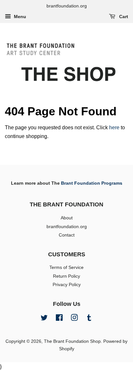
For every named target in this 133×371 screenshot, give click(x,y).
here (114, 127)
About (67, 217)
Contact (67, 235)
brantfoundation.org (66, 226)
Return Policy (66, 276)
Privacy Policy (67, 284)
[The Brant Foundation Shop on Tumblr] (89, 319)
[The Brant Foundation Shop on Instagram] (74, 319)
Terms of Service (66, 267)
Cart (123, 16)
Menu (19, 16)
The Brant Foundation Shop (72, 341)
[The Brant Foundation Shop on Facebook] (59, 319)
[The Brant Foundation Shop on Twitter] (44, 319)
